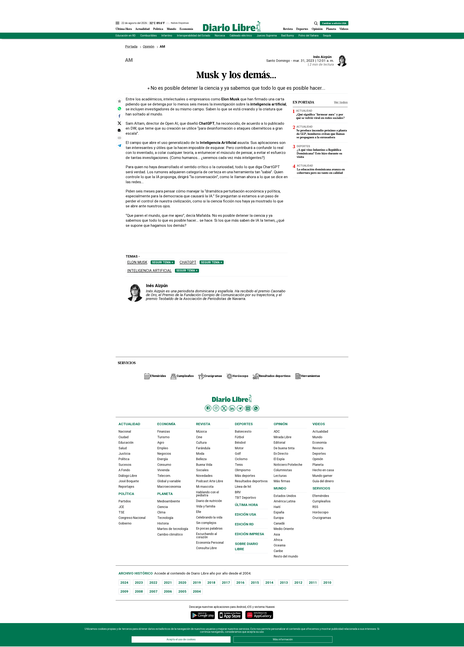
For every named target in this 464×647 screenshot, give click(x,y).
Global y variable (169, 481)
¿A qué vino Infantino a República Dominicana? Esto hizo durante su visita (319, 153)
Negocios (164, 453)
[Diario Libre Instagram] (216, 408)
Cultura (201, 442)
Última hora (246, 505)
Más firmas (282, 481)
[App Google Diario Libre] (202, 615)
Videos (343, 29)
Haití (277, 507)
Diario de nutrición (209, 501)
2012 (298, 582)
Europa (279, 518)
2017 (226, 582)
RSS (315, 507)
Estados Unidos (285, 496)
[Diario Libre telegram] (240, 408)
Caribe (278, 551)
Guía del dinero (323, 481)
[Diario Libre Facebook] (208, 408)
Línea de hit (243, 486)
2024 (124, 582)
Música (201, 431)
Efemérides (320, 496)
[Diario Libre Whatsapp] (256, 408)
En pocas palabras (209, 528)
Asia (277, 534)
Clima (161, 512)
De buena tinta (284, 448)
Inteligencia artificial (149, 271)
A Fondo (124, 470)
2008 (139, 591)
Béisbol (240, 442)
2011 (313, 582)
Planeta (331, 29)
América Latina (284, 501)
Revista (288, 29)
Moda (200, 453)
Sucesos (125, 464)
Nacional (125, 431)
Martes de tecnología (172, 529)
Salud (123, 448)
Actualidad (142, 29)
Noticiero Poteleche (288, 464)
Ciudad (124, 437)
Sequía (327, 35)
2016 (240, 582)
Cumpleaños (321, 501)
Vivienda (163, 470)
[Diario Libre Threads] (248, 408)
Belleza (201, 459)
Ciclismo (241, 459)
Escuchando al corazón (206, 535)
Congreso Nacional (132, 518)
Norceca (220, 35)
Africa (278, 540)
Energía (162, 459)
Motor (239, 448)
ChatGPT (188, 262)
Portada (131, 46)
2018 (211, 582)
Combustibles (148, 35)
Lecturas (280, 476)
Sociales (202, 470)
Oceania (279, 545)
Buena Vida (204, 464)
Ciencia (162, 507)
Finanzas (163, 431)
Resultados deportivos (251, 481)
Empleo (162, 448)
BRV (238, 492)
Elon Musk (137, 262)
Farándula (203, 448)
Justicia (124, 453)
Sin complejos (206, 523)
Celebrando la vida (209, 517)
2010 (327, 582)
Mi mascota (205, 486)
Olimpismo (242, 470)
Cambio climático (170, 534)
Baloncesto (243, 431)
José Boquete (129, 481)
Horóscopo (320, 512)
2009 (124, 591)
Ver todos (341, 102)
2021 (168, 582)
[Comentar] (119, 130)
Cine (199, 437)
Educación (126, 442)
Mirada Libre (282, 437)
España (279, 512)
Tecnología (165, 518)
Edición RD (244, 524)
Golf (238, 453)
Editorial (279, 442)
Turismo (163, 437)
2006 (168, 591)
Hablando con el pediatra (207, 493)
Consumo (164, 464)
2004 (197, 591)
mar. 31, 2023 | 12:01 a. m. (313, 61)
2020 (182, 582)
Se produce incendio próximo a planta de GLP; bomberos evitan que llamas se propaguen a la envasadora (322, 134)
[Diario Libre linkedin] (232, 408)
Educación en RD (126, 35)
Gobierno (125, 523)
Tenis (239, 464)
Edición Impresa (249, 534)
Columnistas (283, 470)
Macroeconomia (169, 486)
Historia (163, 523)
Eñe (198, 512)
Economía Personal (210, 542)
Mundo (171, 29)
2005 (182, 591)
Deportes (302, 29)
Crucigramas (321, 518)
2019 (197, 582)
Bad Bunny (287, 35)
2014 (269, 582)
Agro (160, 442)
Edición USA (245, 514)
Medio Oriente (284, 529)
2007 (153, 591)
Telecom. (164, 476)
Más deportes (245, 476)
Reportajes (126, 486)
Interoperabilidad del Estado (193, 35)
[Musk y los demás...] (119, 108)
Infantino (166, 35)
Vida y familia (205, 506)
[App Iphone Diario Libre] (230, 615)
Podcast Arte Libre (209, 481)
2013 (284, 582)
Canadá (279, 523)
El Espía (279, 459)
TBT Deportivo (245, 497)
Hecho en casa (323, 470)
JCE (121, 507)
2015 (255, 582)
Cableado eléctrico (241, 35)
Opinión (317, 29)
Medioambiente (168, 501)
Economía (186, 29)
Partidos (125, 501)
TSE (121, 512)
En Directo (281, 453)
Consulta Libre (206, 548)
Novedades (204, 476)
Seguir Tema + (162, 262)
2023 (139, 582)
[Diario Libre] (232, 26)
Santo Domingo (278, 61)
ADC (277, 431)
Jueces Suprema (267, 35)
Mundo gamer (322, 476)
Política (158, 29)
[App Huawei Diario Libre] (259, 615)
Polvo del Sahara (308, 35)
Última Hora (124, 29)
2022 (153, 582)
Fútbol (239, 437)
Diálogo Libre (128, 476)
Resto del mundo (286, 556)
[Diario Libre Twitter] (224, 408)
